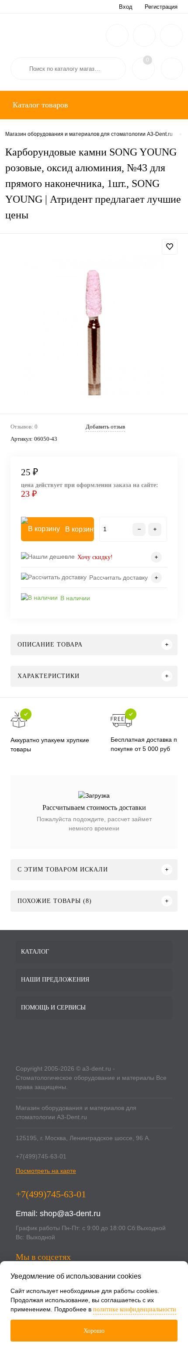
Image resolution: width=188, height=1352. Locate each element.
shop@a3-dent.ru (70, 1213)
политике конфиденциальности (134, 1309)
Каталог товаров (39, 104)
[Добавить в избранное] (170, 247)
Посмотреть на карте (46, 1170)
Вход (125, 6)
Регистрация (161, 6)
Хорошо (94, 1331)
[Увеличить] (94, 325)
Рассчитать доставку (118, 577)
